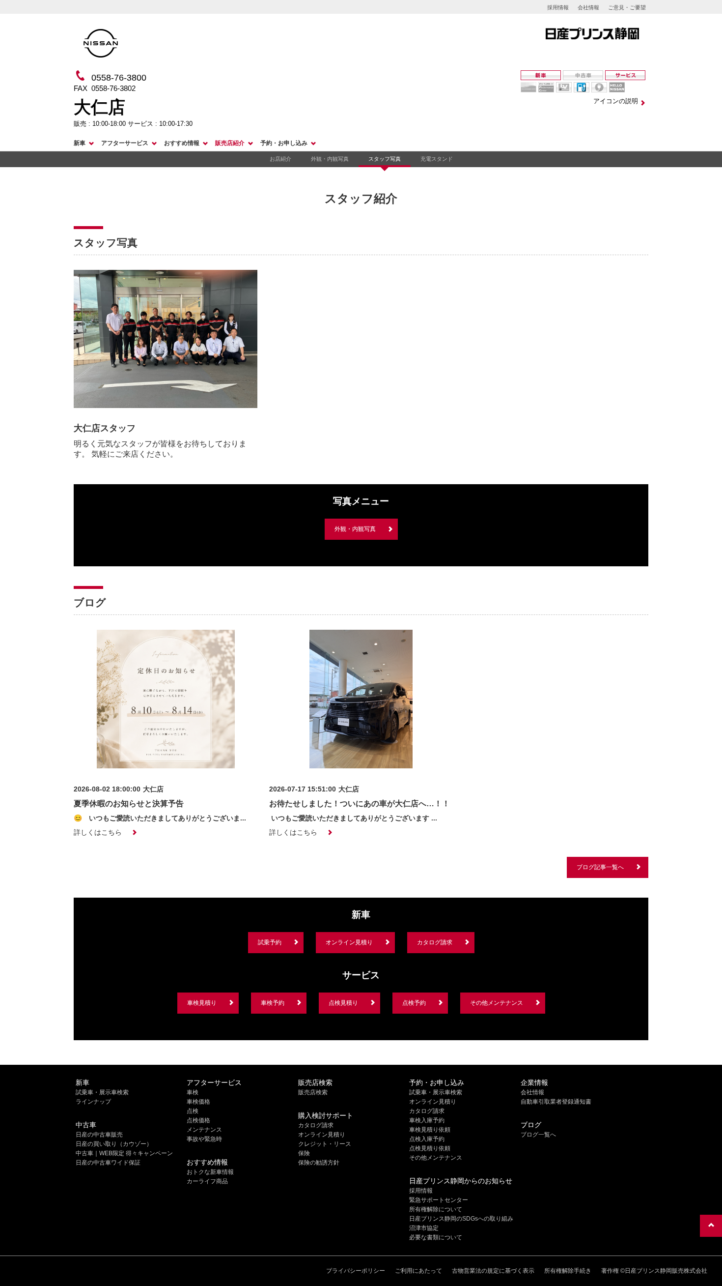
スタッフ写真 (384, 159)
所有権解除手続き (567, 1270)
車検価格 (198, 1101)
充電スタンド (436, 159)
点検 (192, 1111)
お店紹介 (280, 159)
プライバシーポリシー (355, 1270)
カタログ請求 (434, 942)
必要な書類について (435, 1237)
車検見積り (202, 1002)
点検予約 (414, 1002)
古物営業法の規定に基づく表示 (493, 1270)
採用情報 (558, 7)
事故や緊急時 (204, 1139)
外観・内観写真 (330, 159)
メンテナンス (204, 1129)
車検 (192, 1092)
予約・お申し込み (283, 143)
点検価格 (198, 1120)
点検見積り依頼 (429, 1148)
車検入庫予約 (426, 1120)
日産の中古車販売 (99, 1134)
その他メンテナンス (496, 1002)
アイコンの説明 (615, 101)
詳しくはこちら (98, 832)
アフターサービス (124, 143)
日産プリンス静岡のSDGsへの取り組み (461, 1218)
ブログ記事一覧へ (600, 867)
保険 (304, 1153)
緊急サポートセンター (438, 1200)
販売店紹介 (230, 143)
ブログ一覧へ (538, 1134)
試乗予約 (269, 942)
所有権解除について (435, 1209)
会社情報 (588, 7)
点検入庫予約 (426, 1139)
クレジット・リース (324, 1143)
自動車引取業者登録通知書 (556, 1101)
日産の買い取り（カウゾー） (114, 1143)
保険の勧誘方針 (318, 1162)
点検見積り (343, 1002)
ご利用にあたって (418, 1270)
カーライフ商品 (207, 1181)
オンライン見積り (349, 942)
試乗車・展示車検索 (102, 1092)
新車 (79, 143)
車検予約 (272, 1002)
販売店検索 (313, 1092)
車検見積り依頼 (429, 1129)
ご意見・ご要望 (627, 7)
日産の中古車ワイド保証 (108, 1162)
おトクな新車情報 (210, 1172)
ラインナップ (93, 1101)
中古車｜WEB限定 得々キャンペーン (124, 1153)
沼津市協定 (424, 1228)
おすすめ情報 (181, 143)
